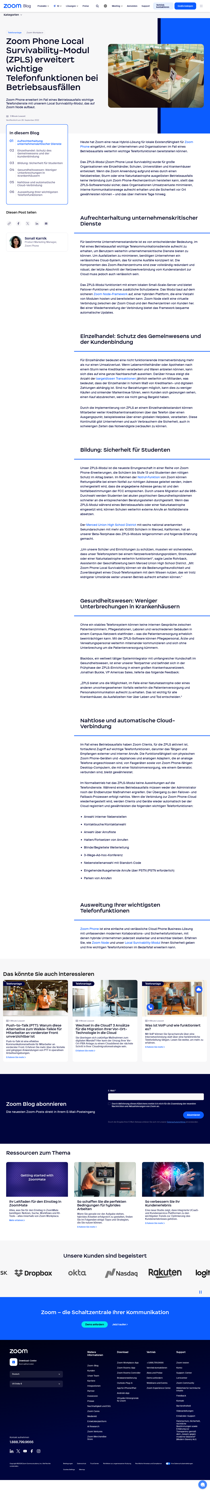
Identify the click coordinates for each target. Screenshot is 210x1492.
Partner (91, 1391)
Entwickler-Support (185, 1416)
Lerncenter (181, 1377)
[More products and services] (201, 6)
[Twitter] (18, 1451)
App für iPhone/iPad (126, 1388)
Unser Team (93, 1375)
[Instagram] (38, 1451)
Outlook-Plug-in (125, 1383)
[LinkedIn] (11, 1451)
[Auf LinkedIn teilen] (37, 223)
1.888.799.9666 (22, 1442)
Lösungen (71, 6)
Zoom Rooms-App (126, 1367)
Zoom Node (100, 943)
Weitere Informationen (95, 1354)
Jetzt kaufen (119, 1324)
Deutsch (15, 1374)
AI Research (93, 1426)
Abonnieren (193, 1115)
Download (122, 1352)
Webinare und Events (157, 1383)
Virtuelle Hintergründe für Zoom (128, 1399)
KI (58, 6)
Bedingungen (68, 1464)
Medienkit (92, 1416)
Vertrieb (151, 1352)
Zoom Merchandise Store (96, 1438)
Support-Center (184, 1372)
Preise (86, 6)
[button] (202, 1484)
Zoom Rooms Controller (129, 1372)
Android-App (123, 1393)
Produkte (42, 6)
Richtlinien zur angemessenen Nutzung (117, 1464)
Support (146, 6)
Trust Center (94, 1464)
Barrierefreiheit (183, 1405)
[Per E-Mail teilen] (46, 223)
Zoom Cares (93, 1411)
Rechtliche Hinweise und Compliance (148, 1464)
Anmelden (132, 6)
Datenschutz (81, 1464)
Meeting (116, 6)
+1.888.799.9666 (155, 1362)
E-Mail (112, 1090)
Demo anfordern (94, 1324)
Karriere (91, 1380)
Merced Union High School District (111, 525)
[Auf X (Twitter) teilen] (28, 223)
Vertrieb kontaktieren (162, 6)
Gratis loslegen (185, 6)
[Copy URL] (9, 223)
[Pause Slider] (200, 1291)
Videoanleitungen (184, 1411)
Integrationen (94, 1385)
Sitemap (82, 1469)
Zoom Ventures (94, 1431)
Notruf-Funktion (149, 477)
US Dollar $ (17, 1383)
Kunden (91, 1370)
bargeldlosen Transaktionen (115, 379)
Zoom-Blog (92, 1365)
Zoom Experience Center (159, 1388)
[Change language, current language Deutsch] (105, 6)
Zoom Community (185, 1383)
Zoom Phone (89, 929)
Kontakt (180, 1400)
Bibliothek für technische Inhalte (188, 1389)
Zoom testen (182, 1362)
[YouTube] (25, 1451)
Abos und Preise (154, 1372)
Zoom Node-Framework (111, 294)
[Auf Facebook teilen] (18, 223)
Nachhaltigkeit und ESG (99, 1406)
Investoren (92, 1396)
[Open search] (97, 6)
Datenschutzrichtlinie (176, 1122)
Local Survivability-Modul (142, 943)
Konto (179, 1367)
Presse (90, 1401)
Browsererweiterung (127, 1377)
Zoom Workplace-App (128, 1362)
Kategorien (11, 14)
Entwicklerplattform (97, 1421)
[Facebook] (32, 1451)
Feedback (181, 1395)
